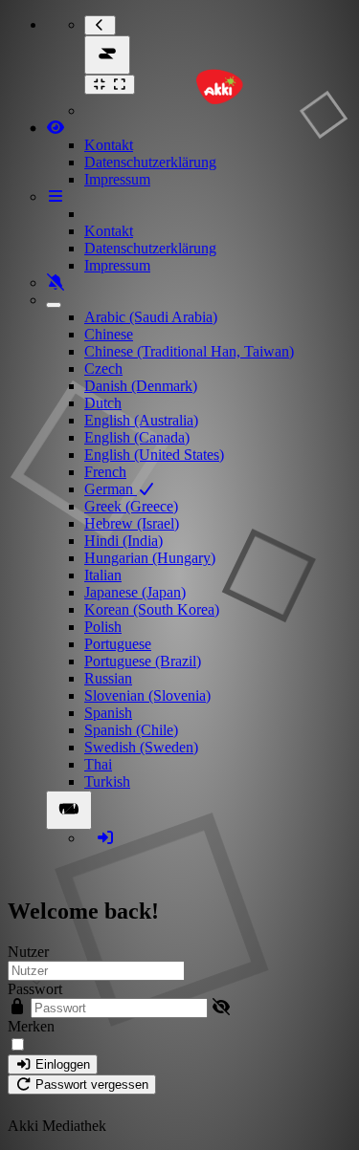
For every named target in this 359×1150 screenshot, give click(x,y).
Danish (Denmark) (140, 386)
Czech (103, 368)
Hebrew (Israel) (131, 523)
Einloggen (61, 1064)
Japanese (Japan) (135, 592)
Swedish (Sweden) (141, 747)
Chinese (108, 334)
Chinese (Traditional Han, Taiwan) (189, 351)
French (105, 472)
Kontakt (108, 145)
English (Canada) (137, 437)
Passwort (35, 989)
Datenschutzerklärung (150, 162)
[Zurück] (100, 25)
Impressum (117, 179)
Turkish (107, 781)
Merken (31, 1026)
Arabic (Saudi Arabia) (150, 317)
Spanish (108, 713)
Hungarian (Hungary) (149, 558)
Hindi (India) (123, 540)
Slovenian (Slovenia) (147, 695)
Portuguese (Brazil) (142, 661)
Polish (103, 626)
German (110, 489)
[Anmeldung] (105, 838)
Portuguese (117, 644)
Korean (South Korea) (151, 609)
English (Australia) (141, 420)
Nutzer (28, 952)
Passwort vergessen (90, 1084)
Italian (103, 575)
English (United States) (154, 454)
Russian (108, 678)
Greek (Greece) (131, 506)
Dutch (103, 403)
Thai (98, 764)
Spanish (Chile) (131, 730)
